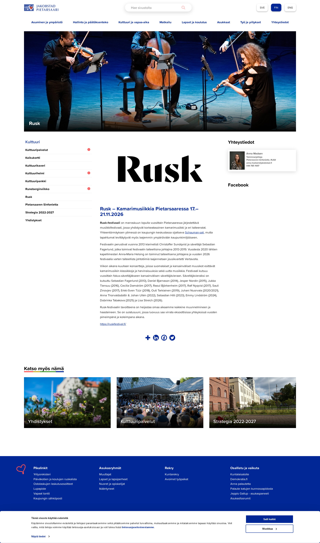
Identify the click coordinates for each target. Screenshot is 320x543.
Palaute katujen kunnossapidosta (251, 489)
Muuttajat (105, 474)
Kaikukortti (32, 157)
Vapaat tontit (42, 493)
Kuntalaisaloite (239, 474)
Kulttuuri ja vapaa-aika (133, 22)
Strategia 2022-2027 (39, 212)
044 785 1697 (252, 165)
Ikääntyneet (106, 489)
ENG (290, 7)
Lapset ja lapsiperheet (113, 479)
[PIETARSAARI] (41, 7)
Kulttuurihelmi (34, 173)
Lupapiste (40, 489)
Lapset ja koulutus (194, 22)
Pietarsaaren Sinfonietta (41, 204)
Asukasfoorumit (240, 498)
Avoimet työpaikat (176, 479)
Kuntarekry (172, 474)
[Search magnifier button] (183, 7)
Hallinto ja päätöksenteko (90, 22)
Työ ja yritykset (250, 22)
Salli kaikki (269, 519)
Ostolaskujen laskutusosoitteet (53, 484)
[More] (148, 338)
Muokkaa (267, 528)
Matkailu (165, 22)
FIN (276, 7)
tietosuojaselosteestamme (138, 527)
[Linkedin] (156, 338)
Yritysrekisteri (42, 474)
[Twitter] (172, 338)
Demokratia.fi (239, 479)
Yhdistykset (33, 220)
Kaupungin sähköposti (48, 498)
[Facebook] (164, 338)
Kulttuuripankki (35, 181)
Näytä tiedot (38, 536)
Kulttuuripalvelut (36, 150)
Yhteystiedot (280, 22)
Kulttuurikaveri (35, 165)
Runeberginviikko (37, 189)
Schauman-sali (194, 232)
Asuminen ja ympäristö (46, 22)
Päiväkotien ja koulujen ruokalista (55, 479)
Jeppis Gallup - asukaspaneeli (249, 493)
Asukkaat (223, 22)
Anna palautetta (240, 484)
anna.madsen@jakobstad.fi (259, 162)
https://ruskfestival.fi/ (113, 324)
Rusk (28, 197)
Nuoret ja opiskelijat (112, 484)
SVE (262, 7)
